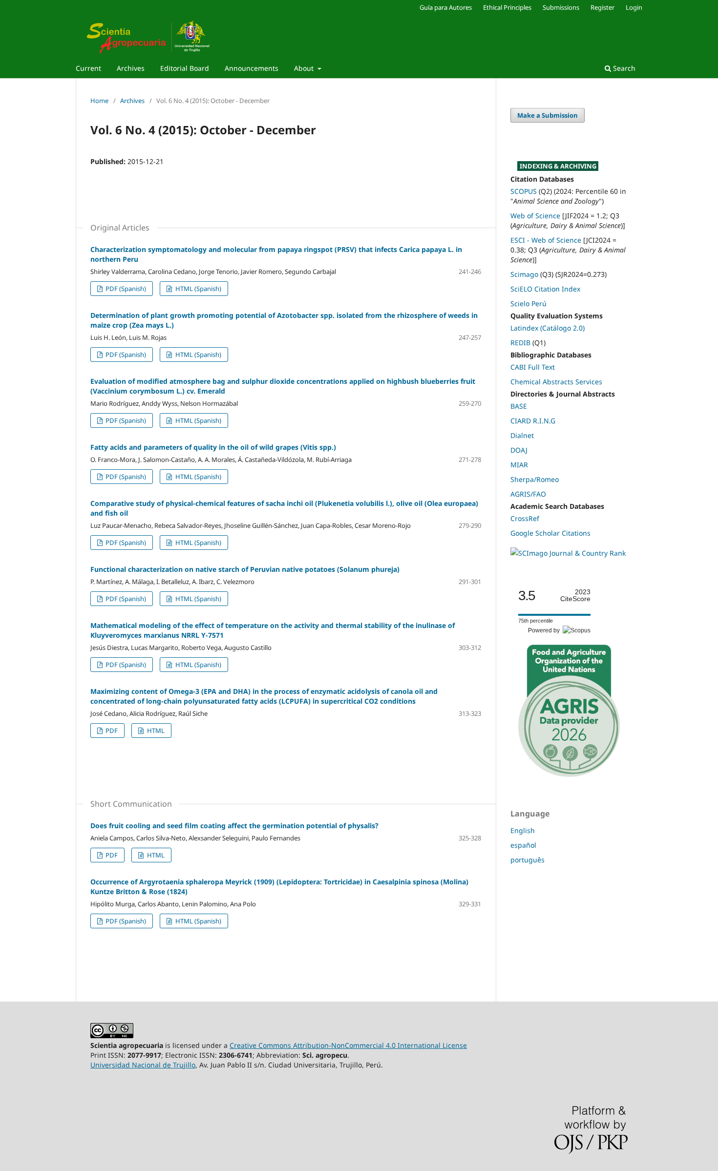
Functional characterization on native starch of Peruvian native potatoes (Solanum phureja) (245, 569)
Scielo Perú (528, 303)
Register (602, 7)
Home (99, 100)
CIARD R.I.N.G (532, 420)
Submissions (561, 7)
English (522, 830)
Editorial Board (184, 68)
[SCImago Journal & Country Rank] (568, 553)
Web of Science (535, 215)
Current (88, 68)
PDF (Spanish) (125, 288)
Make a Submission (547, 115)
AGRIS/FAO (528, 494)
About (305, 68)
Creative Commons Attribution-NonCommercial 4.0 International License (348, 1045)
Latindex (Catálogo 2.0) (547, 328)
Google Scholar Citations (550, 533)
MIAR (519, 464)
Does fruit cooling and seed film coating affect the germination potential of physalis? (234, 825)
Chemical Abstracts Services (556, 381)
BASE (518, 406)
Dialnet (522, 435)
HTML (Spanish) (197, 288)
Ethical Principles (507, 7)
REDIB (520, 342)
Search (623, 68)
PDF (111, 730)
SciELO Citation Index (545, 288)
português (527, 859)
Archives (131, 68)
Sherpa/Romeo (534, 479)
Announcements (251, 68)
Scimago (524, 274)
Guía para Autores (446, 7)
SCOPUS (523, 191)
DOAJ (519, 450)
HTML (155, 730)
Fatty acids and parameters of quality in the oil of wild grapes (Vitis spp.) (213, 447)
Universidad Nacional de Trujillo (142, 1064)
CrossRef (524, 518)
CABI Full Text (532, 367)
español (523, 845)
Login (634, 7)
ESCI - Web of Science (545, 240)
